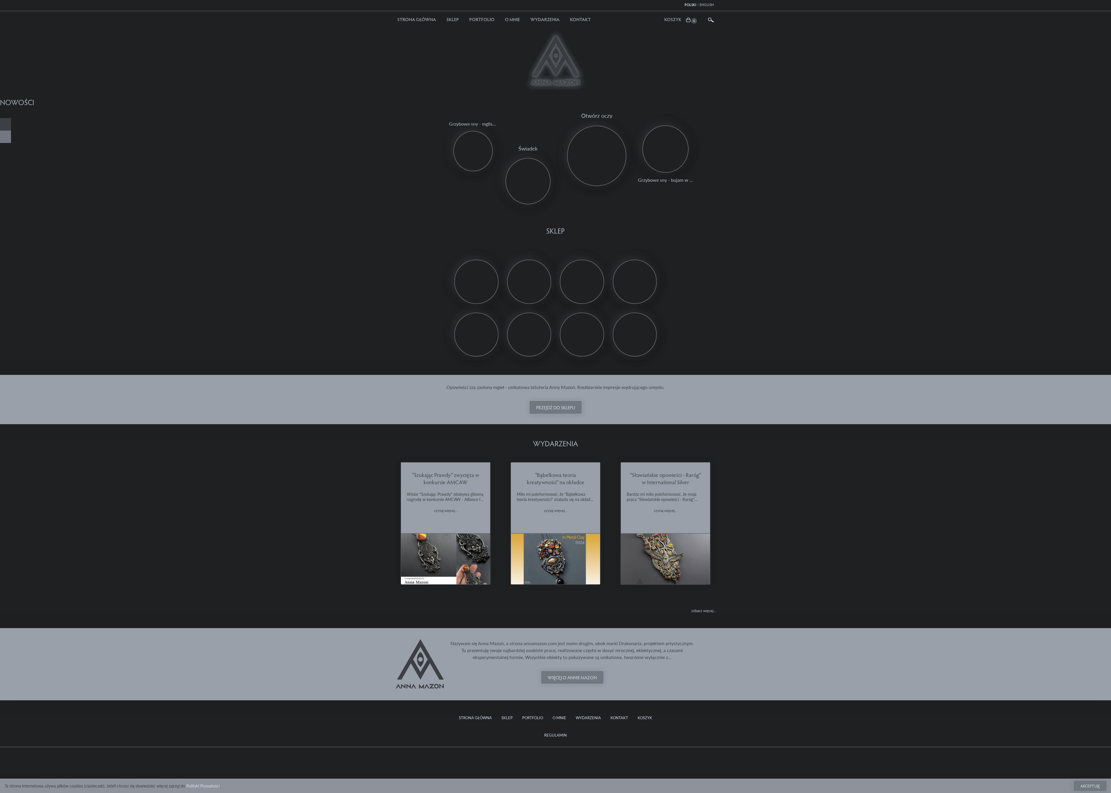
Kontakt (580, 19)
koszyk (672, 19)
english (707, 4)
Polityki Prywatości (203, 786)
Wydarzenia (545, 19)
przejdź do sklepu (555, 407)
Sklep (452, 19)
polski (690, 4)
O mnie (512, 19)
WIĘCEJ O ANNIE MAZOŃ (572, 677)
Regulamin (555, 735)
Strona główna (416, 19)
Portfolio (481, 19)
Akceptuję (1090, 786)
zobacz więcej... (703, 610)
